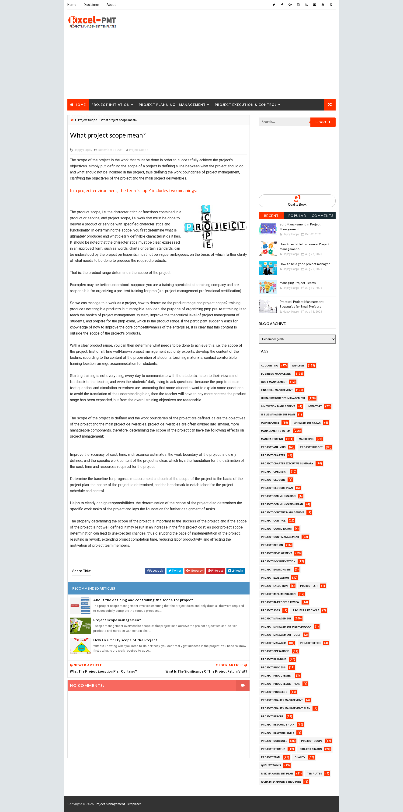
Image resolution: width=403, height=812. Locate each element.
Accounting (269, 365)
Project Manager (273, 643)
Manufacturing (272, 439)
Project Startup (273, 749)
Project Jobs (270, 610)
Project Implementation (278, 594)
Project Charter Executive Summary (287, 463)
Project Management (276, 618)
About (111, 5)
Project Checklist (274, 471)
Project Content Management (282, 512)
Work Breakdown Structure (281, 781)
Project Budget (311, 447)
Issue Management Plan (278, 414)
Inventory (315, 406)
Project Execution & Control (246, 105)
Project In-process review (280, 602)
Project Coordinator (276, 528)
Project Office (310, 643)
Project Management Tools (281, 634)
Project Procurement (277, 675)
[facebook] (281, 4)
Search (323, 122)
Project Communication (278, 496)
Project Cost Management (280, 537)
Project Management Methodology (286, 626)
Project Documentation (278, 561)
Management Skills (307, 422)
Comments (323, 216)
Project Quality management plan (285, 708)
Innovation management (278, 406)
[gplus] (290, 4)
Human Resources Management (283, 398)
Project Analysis (273, 447)
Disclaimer (91, 5)
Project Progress (274, 692)
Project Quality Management (282, 700)
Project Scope (138, 150)
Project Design (272, 545)
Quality (300, 757)
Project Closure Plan (277, 488)
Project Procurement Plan (280, 683)
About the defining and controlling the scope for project (143, 600)
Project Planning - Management (172, 105)
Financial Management (277, 390)
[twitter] (273, 4)
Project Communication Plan (282, 504)
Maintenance (270, 422)
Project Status (310, 749)
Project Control (273, 520)
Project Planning (273, 659)
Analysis (298, 365)
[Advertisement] (201, 66)
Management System (275, 430)
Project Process (273, 667)
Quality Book (297, 204)
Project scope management (117, 620)
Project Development (276, 553)
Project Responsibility (277, 732)
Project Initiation (110, 105)
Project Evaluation (275, 577)
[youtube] (322, 4)
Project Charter (273, 455)
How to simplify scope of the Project (125, 640)
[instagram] (298, 4)
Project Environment (276, 569)
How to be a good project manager (305, 264)
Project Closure (87, 116)
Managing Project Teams (298, 283)
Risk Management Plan (277, 773)
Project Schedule (274, 741)
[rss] (306, 4)
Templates (314, 773)
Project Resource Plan (277, 724)
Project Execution (274, 585)
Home (71, 5)
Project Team (270, 757)
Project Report (272, 716)
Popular (297, 216)
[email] (314, 4)
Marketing (306, 439)
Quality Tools (271, 765)
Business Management (277, 373)
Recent (271, 216)
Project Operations (275, 651)
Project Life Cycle (306, 610)
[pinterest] (330, 4)
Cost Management (274, 382)
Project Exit (309, 585)
